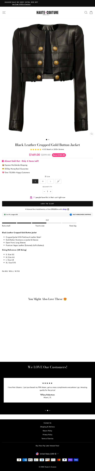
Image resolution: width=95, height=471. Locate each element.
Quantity (47, 187)
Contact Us (47, 423)
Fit (47, 220)
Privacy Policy (47, 434)
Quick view (20, 345)
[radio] (35, 181)
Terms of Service (47, 438)
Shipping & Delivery (47, 427)
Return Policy (47, 431)
